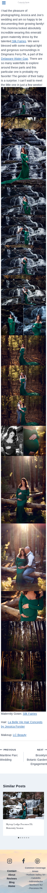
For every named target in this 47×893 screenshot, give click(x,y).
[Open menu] (3, 3)
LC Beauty (19, 735)
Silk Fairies (18, 41)
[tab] (18, 837)
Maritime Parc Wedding (9, 754)
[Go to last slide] (7, 814)
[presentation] (23, 805)
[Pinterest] (37, 861)
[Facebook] (23, 861)
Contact (11, 871)
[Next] (40, 814)
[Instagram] (10, 861)
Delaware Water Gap (14, 58)
